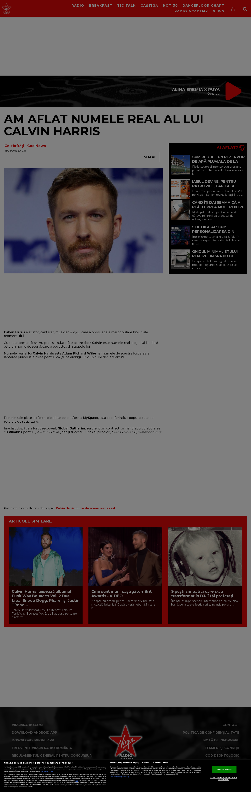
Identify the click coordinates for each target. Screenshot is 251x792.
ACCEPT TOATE (224, 769)
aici (76, 781)
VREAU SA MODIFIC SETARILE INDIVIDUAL (223, 779)
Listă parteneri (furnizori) (119, 777)
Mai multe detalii (47, 771)
